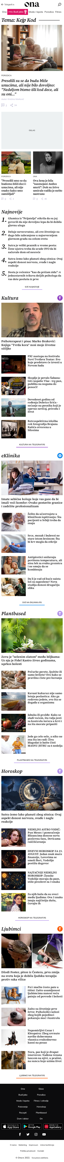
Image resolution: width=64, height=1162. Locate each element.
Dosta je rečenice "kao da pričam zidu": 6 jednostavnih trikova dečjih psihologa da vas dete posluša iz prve (31, 275)
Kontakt (41, 1151)
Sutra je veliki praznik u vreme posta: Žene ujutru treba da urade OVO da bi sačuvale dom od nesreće (29, 249)
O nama (13, 1145)
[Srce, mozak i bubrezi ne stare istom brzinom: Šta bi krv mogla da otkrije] (13, 543)
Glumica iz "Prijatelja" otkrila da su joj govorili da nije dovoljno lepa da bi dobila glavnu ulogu (31, 222)
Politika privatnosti (27, 1151)
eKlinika (10, 455)
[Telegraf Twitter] (28, 1134)
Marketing (23, 1145)
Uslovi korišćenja (47, 1145)
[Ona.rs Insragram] (36, 1134)
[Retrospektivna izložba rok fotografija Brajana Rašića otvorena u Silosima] (13, 429)
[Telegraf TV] (44, 1134)
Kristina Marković (16, 99)
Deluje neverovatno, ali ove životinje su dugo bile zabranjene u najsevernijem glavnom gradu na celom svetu (30, 235)
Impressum (33, 1145)
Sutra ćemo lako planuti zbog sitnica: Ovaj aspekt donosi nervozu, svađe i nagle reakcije (32, 262)
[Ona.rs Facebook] (20, 1134)
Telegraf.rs (9, 4)
